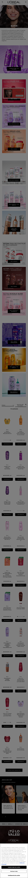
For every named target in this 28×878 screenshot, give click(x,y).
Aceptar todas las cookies (14, 867)
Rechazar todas (14, 871)
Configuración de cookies (14, 875)
